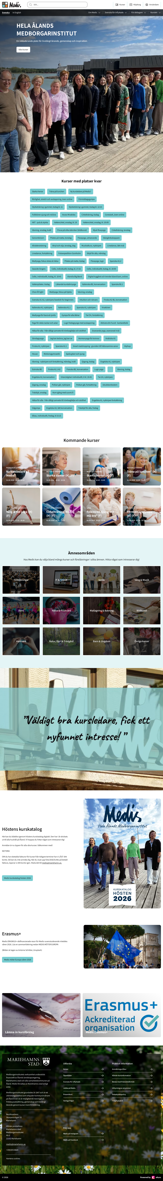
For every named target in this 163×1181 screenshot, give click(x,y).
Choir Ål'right (37, 292)
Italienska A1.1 (64, 307)
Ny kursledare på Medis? (80, 191)
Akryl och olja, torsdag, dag (63, 245)
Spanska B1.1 (117, 284)
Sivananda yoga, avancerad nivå (105, 330)
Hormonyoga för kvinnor (88, 338)
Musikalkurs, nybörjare (91, 245)
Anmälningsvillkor (119, 1069)
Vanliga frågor (68, 1101)
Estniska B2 (37, 369)
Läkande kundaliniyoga (66, 284)
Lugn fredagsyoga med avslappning (79, 323)
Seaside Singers (38, 268)
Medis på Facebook (70, 1140)
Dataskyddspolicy (119, 1094)
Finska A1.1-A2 (54, 369)
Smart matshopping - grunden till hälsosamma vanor (95, 346)
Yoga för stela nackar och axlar (45, 323)
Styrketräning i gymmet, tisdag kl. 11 (47, 207)
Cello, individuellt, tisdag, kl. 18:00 (101, 268)
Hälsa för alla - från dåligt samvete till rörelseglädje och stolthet (59, 330)
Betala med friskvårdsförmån (123, 1082)
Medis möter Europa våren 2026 (17, 959)
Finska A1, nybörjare (40, 346)
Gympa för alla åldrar (71, 315)
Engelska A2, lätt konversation (59, 408)
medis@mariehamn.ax (16, 1144)
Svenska (6, 12)
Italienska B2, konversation (93, 284)
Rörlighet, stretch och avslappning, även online (52, 199)
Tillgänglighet (117, 1101)
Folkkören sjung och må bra (44, 214)
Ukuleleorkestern (110, 384)
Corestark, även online (114, 214)
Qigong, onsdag (39, 384)
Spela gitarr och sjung (75, 354)
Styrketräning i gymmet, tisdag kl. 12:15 (85, 207)
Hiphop (127, 346)
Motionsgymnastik (52, 354)
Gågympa (36, 408)
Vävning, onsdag (85, 292)
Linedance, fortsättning (42, 253)
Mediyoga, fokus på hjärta (60, 292)
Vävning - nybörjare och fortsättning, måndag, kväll (54, 361)
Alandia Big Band (74, 276)
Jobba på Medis (69, 1088)
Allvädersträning (39, 245)
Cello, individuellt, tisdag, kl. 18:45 (46, 276)
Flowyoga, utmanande (87, 238)
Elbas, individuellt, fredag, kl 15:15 (46, 415)
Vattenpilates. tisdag (41, 284)
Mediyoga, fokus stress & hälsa (45, 261)
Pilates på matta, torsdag (61, 238)
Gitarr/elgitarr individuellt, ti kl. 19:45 (76, 377)
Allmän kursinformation (121, 1075)
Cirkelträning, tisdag (90, 214)
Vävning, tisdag (123, 369)
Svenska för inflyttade (71, 1082)
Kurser (65, 1069)
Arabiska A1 (110, 338)
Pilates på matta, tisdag (75, 261)
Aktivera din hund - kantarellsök (114, 323)
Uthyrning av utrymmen (121, 1088)
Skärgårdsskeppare (111, 238)
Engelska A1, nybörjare (110, 361)
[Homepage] (11, 5)
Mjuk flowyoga (99, 230)
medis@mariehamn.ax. (52, 862)
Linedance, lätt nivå (115, 245)
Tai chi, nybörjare (105, 377)
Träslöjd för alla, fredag (88, 408)
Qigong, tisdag (88, 361)
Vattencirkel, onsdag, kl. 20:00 (96, 222)
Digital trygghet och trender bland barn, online (108, 276)
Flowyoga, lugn (97, 261)
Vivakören (106, 307)
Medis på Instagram (70, 1133)
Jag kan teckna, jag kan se (61, 338)
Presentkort (67, 1094)
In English (17, 12)
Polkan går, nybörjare (61, 384)
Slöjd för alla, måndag (96, 253)
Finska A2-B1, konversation (115, 299)
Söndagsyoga (38, 338)
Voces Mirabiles (68, 214)
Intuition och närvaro (89, 299)
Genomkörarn (38, 238)
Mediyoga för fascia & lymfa (44, 315)
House (35, 354)
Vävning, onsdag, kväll (41, 230)
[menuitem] (94, 12)
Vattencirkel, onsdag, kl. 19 (65, 222)
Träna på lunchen (56, 191)
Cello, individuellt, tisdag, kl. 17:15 (66, 268)
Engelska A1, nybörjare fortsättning (107, 400)
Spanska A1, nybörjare (86, 307)
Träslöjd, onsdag (39, 392)
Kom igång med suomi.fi (63, 392)
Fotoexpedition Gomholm (69, 253)
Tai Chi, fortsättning (94, 315)
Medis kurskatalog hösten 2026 (17, 878)
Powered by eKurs (150, 1177)
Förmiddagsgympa (86, 199)
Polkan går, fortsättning (86, 384)
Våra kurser (23, 49)
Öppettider (67, 1075)
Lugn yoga (98, 369)
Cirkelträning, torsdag (121, 230)
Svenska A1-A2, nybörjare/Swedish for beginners (52, 299)
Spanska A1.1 (61, 346)
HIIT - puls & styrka (40, 222)
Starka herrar (37, 191)
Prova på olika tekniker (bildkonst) (72, 230)
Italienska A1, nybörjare (42, 307)
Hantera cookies (13, 1158)
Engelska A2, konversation (43, 377)
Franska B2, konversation (77, 369)
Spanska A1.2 (115, 261)
